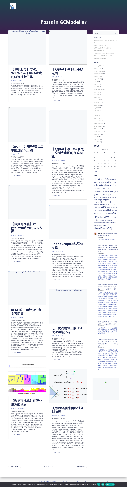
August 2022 (97, 105)
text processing (105, 222)
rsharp (103, 217)
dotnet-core (101, 188)
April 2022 (97, 115)
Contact (107, 6)
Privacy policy (110, 484)
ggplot (112, 194)
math (101, 207)
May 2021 (96, 142)
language (98, 202)
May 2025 (96, 87)
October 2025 (98, 76)
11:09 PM (62, 416)
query (110, 213)
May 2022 (96, 113)
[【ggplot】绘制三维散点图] (68, 47)
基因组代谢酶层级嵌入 (100, 45)
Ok (98, 484)
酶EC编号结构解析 (99, 50)
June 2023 (97, 92)
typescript (113, 222)
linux (108, 202)
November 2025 (98, 74)
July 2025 (96, 81)
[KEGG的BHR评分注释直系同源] (27, 288)
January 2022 (97, 121)
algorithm (101, 179)
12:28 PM (21, 317)
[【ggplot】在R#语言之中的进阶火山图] (27, 124)
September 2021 (98, 131)
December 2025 (98, 71)
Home (73, 6)
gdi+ (98, 194)
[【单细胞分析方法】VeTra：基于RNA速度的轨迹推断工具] (27, 47)
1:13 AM (62, 77)
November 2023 (98, 89)
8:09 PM (21, 81)
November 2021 (98, 126)
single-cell (101, 220)
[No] (125, 484)
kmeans (111, 199)
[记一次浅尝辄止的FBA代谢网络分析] (68, 306)
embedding (98, 191)
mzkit (106, 210)
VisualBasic (103, 228)
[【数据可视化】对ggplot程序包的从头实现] (27, 202)
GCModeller (110, 191)
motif (96, 210)
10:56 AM (21, 154)
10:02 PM (62, 160)
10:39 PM (21, 408)
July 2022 (96, 108)
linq (103, 202)
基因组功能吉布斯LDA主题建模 (102, 48)
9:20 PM (62, 336)
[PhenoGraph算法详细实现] (68, 222)
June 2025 (97, 84)
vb (107, 225)
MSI (100, 210)
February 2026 (98, 66)
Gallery (98, 6)
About (116, 6)
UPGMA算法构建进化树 (100, 58)
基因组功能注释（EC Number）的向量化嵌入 (108, 344)
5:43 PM (62, 251)
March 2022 (97, 118)
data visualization (105, 185)
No (103, 484)
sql (106, 220)
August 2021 (97, 134)
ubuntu (96, 225)
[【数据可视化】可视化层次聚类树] (27, 379)
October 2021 (98, 129)
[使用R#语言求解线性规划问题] (68, 386)
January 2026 (97, 68)
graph (98, 197)
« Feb (95, 171)
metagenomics (111, 207)
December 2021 (98, 123)
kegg (106, 200)
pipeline (104, 213)
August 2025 (97, 79)
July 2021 (96, 136)
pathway (99, 213)
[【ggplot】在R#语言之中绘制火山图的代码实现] (68, 127)
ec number (113, 189)
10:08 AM (21, 235)
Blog (79, 6)
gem (104, 195)
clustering (104, 182)
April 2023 (97, 97)
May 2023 (96, 95)
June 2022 (97, 110)
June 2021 (97, 139)
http (111, 197)
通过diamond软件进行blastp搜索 (103, 56)
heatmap (105, 197)
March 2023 (97, 100)
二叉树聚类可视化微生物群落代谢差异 (104, 53)
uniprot (101, 225)
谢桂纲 (14, 81)
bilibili (111, 179)
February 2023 (98, 102)
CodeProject (89, 6)
